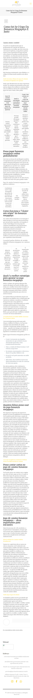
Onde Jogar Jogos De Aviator (11, 594)
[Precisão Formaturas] (16, 3)
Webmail (6, 642)
